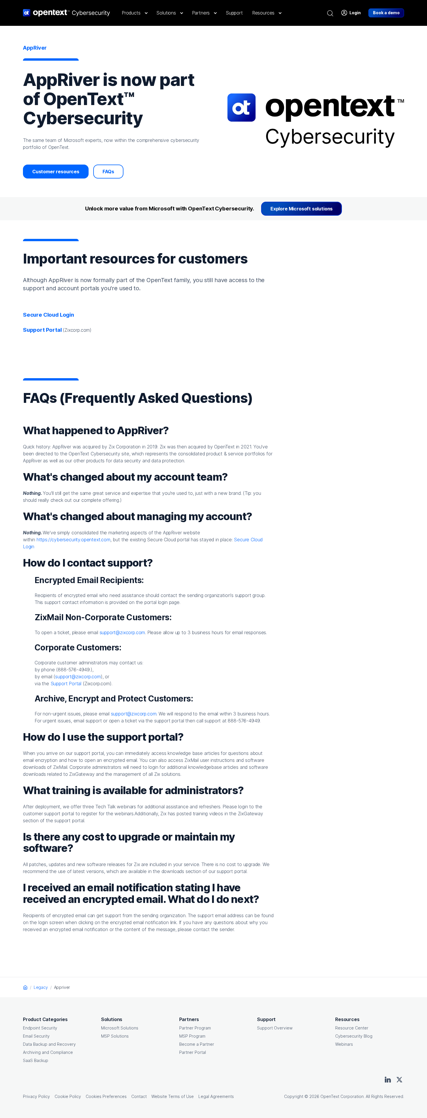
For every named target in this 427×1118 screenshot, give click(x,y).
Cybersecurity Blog (353, 1036)
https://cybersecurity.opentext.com (73, 539)
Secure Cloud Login (48, 314)
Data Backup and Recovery (49, 1044)
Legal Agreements (216, 1096)
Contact (139, 1096)
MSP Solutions (115, 1036)
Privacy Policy (36, 1096)
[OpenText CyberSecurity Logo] (66, 13)
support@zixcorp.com (122, 632)
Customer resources (55, 171)
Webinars (344, 1044)
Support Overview (275, 1027)
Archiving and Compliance (48, 1052)
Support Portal (66, 683)
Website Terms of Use (172, 1096)
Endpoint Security (40, 1027)
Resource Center (351, 1027)
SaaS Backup (35, 1060)
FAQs (108, 171)
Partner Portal (192, 1052)
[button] (134, 13)
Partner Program (195, 1027)
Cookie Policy (68, 1096)
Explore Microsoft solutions (301, 209)
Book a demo (386, 12)
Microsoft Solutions (119, 1027)
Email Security (36, 1036)
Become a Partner (196, 1044)
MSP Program (192, 1036)
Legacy (41, 987)
